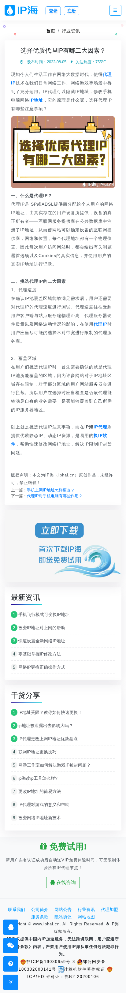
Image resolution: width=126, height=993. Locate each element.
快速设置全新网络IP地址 (39, 640)
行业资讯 (71, 30)
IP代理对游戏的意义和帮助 (41, 804)
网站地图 (86, 916)
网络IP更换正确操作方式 (39, 667)
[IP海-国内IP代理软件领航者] (24, 10)
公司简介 (39, 909)
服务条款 (39, 916)
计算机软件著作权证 (84, 969)
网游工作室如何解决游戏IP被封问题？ (52, 765)
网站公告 (63, 909)
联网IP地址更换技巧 (35, 751)
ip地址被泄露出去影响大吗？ (43, 725)
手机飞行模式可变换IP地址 (41, 614)
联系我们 (16, 909)
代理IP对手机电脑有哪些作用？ (55, 496)
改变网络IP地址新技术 (37, 817)
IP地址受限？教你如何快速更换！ (47, 712)
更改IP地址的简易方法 (37, 791)
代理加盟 (109, 909)
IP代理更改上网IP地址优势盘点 (45, 738)
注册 (71, 10)
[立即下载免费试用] (63, 548)
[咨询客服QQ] (11, 927)
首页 (50, 30)
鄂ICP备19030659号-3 (50, 961)
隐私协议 (63, 916)
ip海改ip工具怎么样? (35, 778)
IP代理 (100, 426)
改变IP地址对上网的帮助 (39, 627)
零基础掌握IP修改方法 (37, 653)
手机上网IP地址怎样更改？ (51, 490)
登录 (53, 10)
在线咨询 (65, 882)
